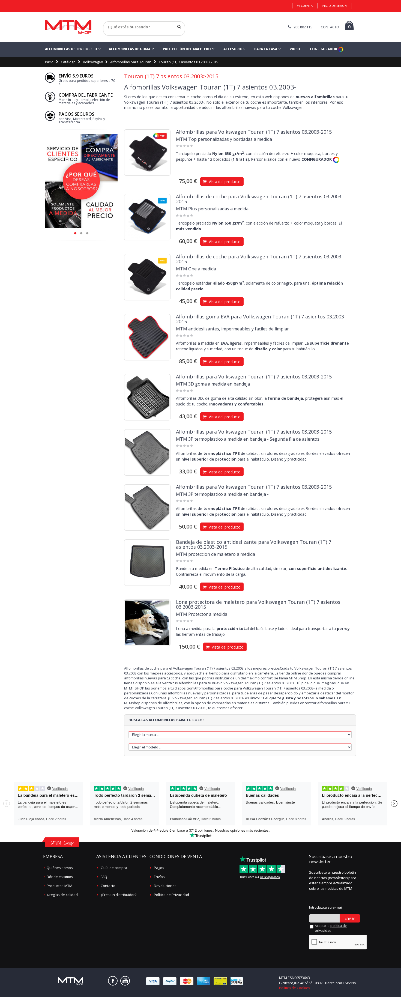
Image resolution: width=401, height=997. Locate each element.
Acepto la (331, 928)
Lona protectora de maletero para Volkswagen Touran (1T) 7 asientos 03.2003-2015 (258, 604)
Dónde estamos (60, 876)
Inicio (49, 61)
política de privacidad (331, 928)
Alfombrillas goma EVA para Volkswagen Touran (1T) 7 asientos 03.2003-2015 (261, 319)
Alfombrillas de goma (129, 49)
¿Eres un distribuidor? (118, 894)
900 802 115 (303, 27)
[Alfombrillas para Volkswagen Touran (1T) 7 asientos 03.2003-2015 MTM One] (147, 277)
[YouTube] (125, 981)
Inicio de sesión (334, 6)
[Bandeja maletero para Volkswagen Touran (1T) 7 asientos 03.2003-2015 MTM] (147, 563)
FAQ (104, 876)
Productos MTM (59, 885)
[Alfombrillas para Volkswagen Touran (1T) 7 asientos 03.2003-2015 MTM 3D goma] (147, 397)
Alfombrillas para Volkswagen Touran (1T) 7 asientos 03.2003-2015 (254, 132)
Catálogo (68, 61)
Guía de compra (114, 867)
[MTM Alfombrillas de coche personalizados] (68, 27)
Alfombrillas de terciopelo (71, 49)
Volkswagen (93, 61)
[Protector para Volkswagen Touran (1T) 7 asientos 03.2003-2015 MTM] (147, 623)
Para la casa (265, 49)
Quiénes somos (60, 867)
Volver (108, 33)
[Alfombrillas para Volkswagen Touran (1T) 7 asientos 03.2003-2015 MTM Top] (147, 152)
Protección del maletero (187, 49)
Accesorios (233, 49)
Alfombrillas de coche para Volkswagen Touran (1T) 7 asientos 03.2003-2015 (259, 199)
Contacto (108, 885)
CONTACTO (330, 27)
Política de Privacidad (171, 894)
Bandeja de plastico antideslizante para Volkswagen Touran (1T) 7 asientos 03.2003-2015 (253, 544)
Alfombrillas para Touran (130, 61)
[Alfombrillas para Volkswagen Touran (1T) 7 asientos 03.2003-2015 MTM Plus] (147, 217)
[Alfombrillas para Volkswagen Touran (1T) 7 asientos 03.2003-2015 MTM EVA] (147, 337)
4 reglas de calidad (62, 894)
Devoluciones (165, 885)
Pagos (159, 867)
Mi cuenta (305, 6)
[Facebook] (113, 981)
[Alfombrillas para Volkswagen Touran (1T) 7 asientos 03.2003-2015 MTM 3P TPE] (147, 452)
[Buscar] (179, 27)
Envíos (159, 876)
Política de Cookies (294, 987)
